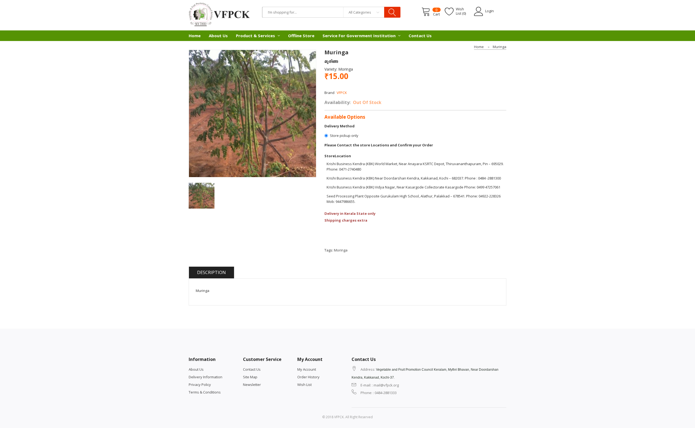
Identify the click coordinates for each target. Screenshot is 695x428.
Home (479, 46)
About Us (196, 369)
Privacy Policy (200, 384)
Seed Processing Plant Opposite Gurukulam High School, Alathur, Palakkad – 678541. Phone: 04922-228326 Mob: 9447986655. (414, 199)
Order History (308, 376)
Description (211, 272)
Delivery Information (205, 376)
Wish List (304, 384)
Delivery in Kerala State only (349, 213)
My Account (306, 369)
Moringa (341, 250)
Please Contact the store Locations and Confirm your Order (378, 145)
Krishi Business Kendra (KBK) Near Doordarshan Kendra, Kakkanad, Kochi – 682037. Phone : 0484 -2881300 (414, 178)
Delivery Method (339, 126)
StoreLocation (337, 155)
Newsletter (252, 384)
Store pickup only (344, 135)
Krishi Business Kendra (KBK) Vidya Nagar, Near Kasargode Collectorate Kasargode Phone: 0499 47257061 (413, 187)
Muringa (499, 46)
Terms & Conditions (205, 392)
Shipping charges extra (345, 220)
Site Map (250, 376)
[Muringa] (201, 195)
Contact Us (252, 369)
